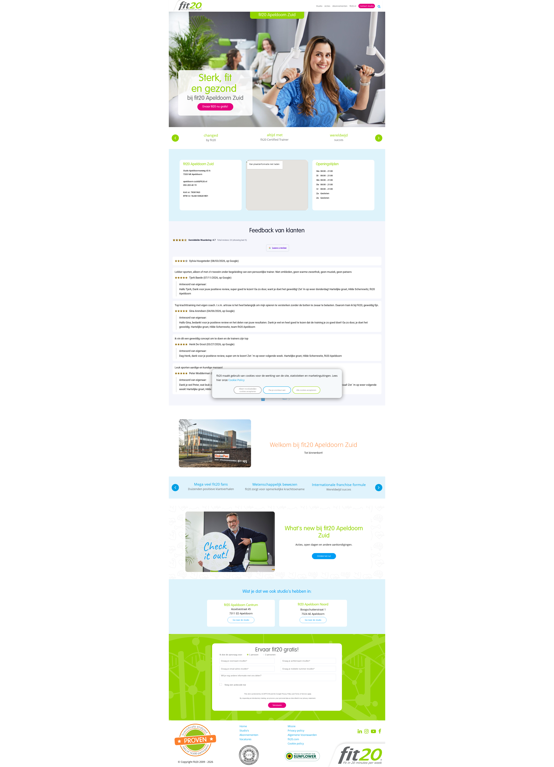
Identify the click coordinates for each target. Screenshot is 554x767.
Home (243, 726)
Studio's (244, 730)
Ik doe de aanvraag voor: (231, 654)
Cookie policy (296, 743)
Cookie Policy (236, 380)
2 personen (270, 654)
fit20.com (293, 739)
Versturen (277, 705)
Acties (327, 6)
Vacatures (245, 739)
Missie (291, 726)
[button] (175, 138)
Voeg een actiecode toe (235, 685)
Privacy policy (296, 730)
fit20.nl (353, 6)
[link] (215, 421)
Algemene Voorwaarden (302, 735)
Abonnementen (339, 6)
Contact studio (367, 6)
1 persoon (253, 654)
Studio (319, 6)
